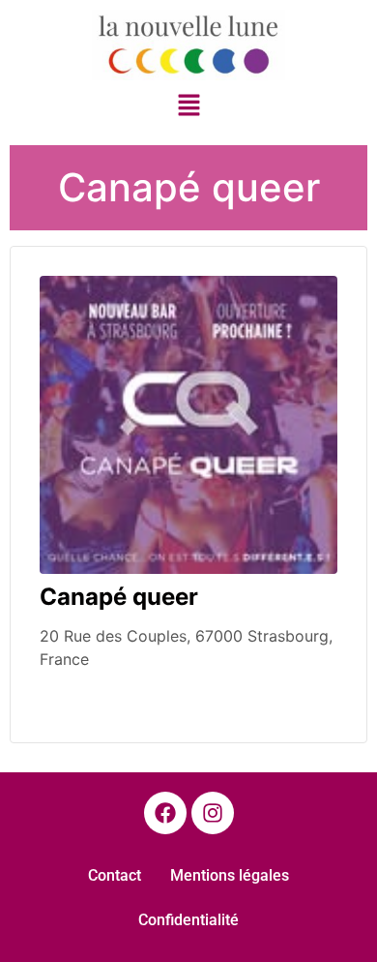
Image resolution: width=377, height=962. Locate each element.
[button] (188, 107)
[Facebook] (165, 813)
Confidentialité (188, 920)
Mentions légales (229, 875)
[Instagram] (212, 813)
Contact (114, 875)
